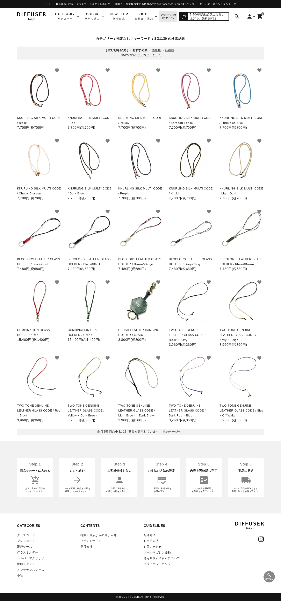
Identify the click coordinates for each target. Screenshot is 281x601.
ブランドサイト (91, 541)
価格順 (156, 50)
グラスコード (26, 535)
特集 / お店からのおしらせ (98, 535)
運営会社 (86, 546)
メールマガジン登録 (157, 552)
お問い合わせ (153, 546)
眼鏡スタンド (26, 564)
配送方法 (150, 535)
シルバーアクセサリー (32, 558)
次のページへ (172, 431)
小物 (20, 575)
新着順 (169, 50)
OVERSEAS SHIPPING (168, 16)
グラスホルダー (27, 552)
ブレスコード (26, 541)
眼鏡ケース (24, 546)
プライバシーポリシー (159, 564)
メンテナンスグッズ (30, 569)
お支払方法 (151, 541)
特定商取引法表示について (162, 558)
